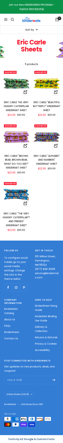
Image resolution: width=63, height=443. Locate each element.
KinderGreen (11, 332)
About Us (9, 319)
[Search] (12, 19)
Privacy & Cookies (46, 343)
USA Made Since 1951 (32, 404)
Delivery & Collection (41, 329)
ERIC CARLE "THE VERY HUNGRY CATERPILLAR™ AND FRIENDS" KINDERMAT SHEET (16, 219)
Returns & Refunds (46, 337)
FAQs (7, 326)
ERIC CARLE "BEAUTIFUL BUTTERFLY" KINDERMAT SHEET (46, 106)
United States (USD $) (17, 394)
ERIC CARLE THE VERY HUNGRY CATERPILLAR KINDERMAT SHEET (16, 106)
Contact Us (11, 338)
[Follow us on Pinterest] (24, 287)
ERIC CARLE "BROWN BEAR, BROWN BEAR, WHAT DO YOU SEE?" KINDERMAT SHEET (16, 161)
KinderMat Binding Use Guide (46, 318)
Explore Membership (32, 9)
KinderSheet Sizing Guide (46, 308)
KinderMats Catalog (11, 311)
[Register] (53, 380)
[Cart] (57, 19)
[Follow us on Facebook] (8, 287)
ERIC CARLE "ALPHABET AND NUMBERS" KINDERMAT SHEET (47, 160)
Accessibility (42, 350)
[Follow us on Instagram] (16, 287)
